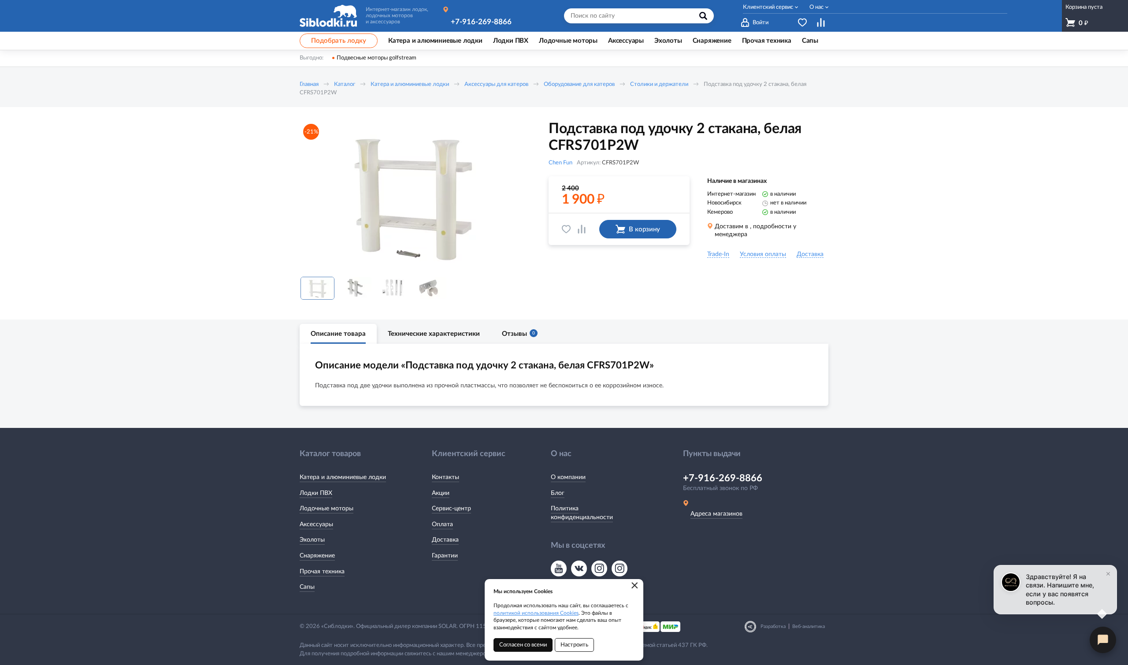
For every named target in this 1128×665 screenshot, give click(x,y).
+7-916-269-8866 (481, 22)
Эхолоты (312, 540)
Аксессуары (316, 524)
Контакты (445, 477)
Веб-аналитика (808, 626)
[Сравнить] (581, 229)
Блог (557, 493)
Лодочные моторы (326, 508)
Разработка (773, 626)
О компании (568, 477)
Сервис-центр (451, 508)
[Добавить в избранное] (566, 229)
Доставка (445, 540)
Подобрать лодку (338, 40)
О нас (816, 7)
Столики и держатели (659, 84)
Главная (309, 84)
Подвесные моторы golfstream (376, 58)
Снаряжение (317, 556)
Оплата (442, 524)
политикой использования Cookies (536, 613)
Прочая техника (322, 571)
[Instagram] (599, 568)
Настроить (574, 645)
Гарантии (445, 556)
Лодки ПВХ (316, 493)
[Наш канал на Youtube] (559, 568)
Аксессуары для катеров (496, 84)
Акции (440, 493)
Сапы (307, 587)
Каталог (344, 84)
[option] (412, 195)
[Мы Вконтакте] (579, 568)
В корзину (644, 229)
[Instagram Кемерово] (619, 568)
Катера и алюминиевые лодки (410, 84)
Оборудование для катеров (579, 84)
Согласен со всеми (523, 645)
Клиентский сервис (768, 7)
